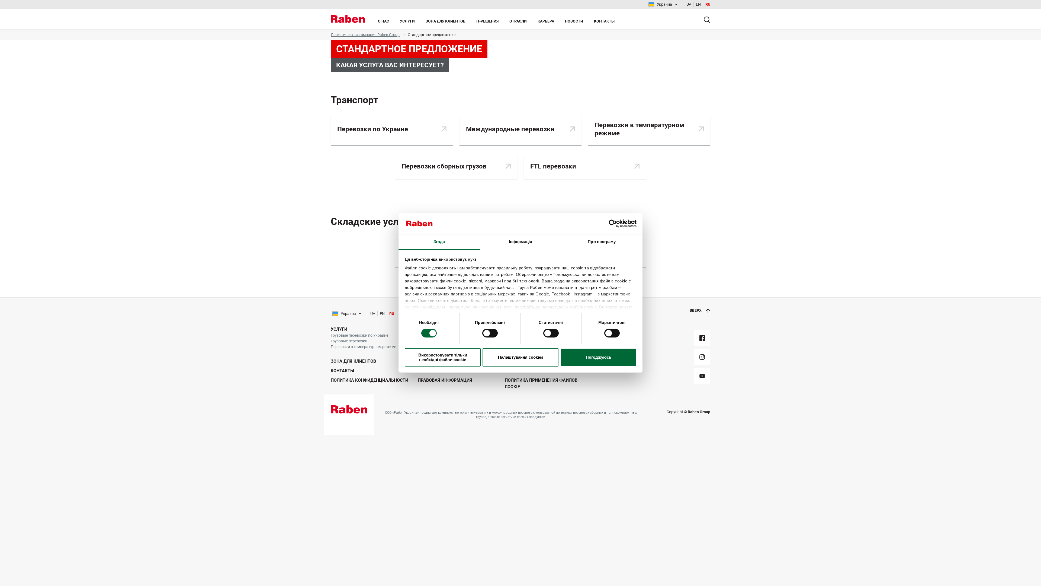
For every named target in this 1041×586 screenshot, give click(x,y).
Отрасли (518, 21)
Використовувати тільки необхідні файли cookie (442, 357)
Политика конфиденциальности (369, 380)
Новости (574, 21)
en (698, 4)
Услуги (407, 21)
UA (688, 4)
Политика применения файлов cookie (541, 383)
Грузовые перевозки (349, 341)
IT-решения (487, 21)
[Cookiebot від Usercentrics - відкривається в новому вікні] (613, 223)
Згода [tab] (439, 241)
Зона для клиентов (445, 21)
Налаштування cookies (520, 357)
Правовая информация (445, 380)
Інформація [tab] (520, 241)
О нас (383, 21)
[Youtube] (702, 376)
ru (707, 4)
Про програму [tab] (602, 241)
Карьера (546, 21)
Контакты (604, 21)
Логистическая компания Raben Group (365, 35)
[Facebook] (702, 338)
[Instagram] (702, 357)
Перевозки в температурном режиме (363, 347)
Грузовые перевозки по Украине (359, 335)
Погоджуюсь (598, 357)
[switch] (490, 333)
